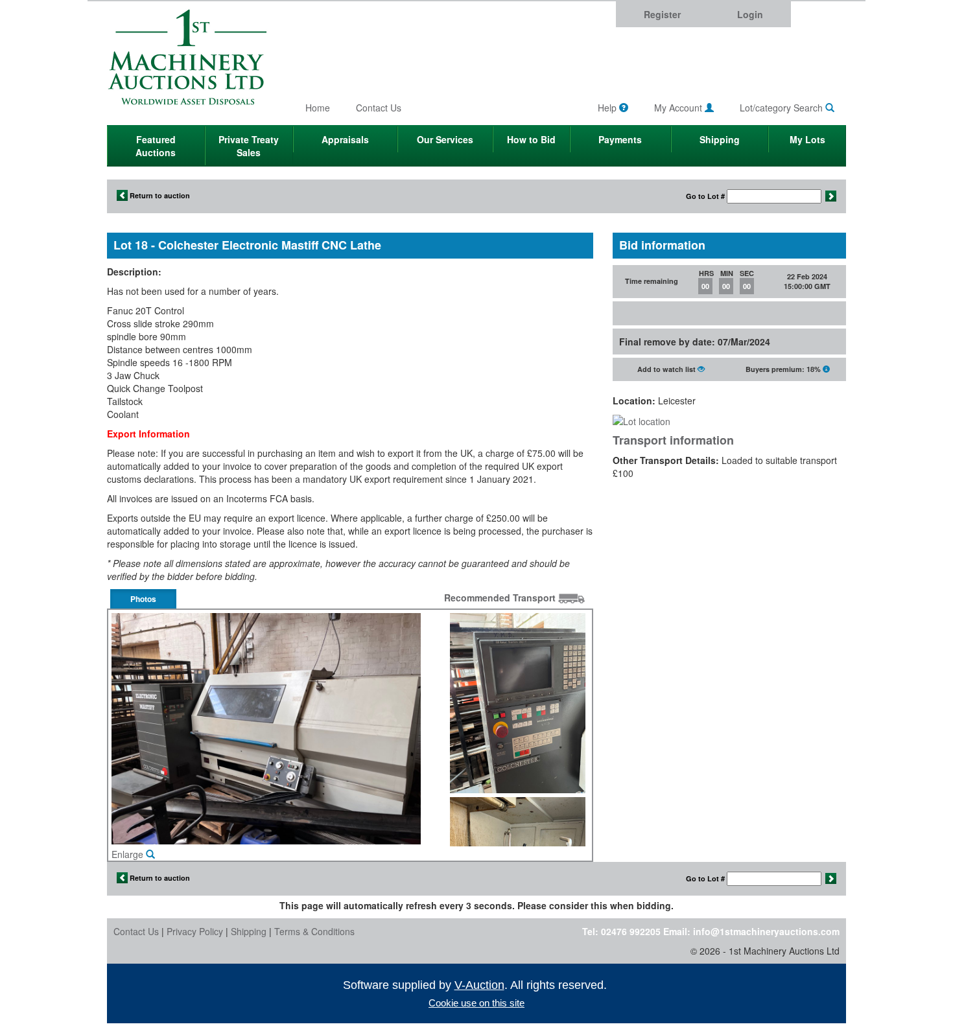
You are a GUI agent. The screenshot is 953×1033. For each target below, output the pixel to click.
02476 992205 (631, 931)
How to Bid (531, 139)
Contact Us (378, 107)
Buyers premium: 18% (784, 369)
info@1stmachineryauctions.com (766, 931)
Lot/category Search (782, 107)
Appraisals (345, 139)
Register (662, 14)
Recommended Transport (501, 597)
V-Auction (479, 985)
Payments (620, 139)
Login (750, 14)
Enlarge (129, 854)
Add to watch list (667, 369)
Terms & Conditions (314, 931)
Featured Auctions (155, 146)
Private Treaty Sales (248, 146)
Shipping (720, 139)
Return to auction (159, 195)
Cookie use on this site (476, 1002)
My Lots (807, 139)
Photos (143, 599)
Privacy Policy (195, 931)
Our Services (445, 139)
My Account (679, 107)
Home (317, 107)
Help (608, 107)
